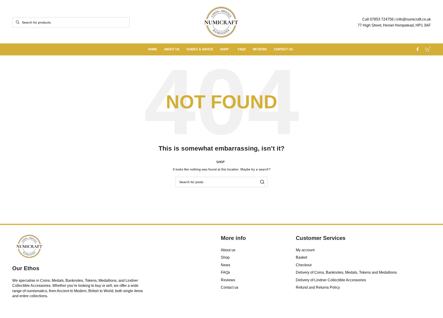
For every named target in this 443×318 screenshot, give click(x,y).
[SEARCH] (262, 182)
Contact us (229, 287)
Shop (225, 257)
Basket (301, 257)
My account (305, 250)
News (225, 265)
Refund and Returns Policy (318, 287)
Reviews (228, 280)
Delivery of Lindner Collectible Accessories (331, 280)
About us (228, 250)
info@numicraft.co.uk (413, 19)
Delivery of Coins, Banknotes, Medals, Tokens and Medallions (346, 272)
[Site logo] (221, 22)
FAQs (225, 272)
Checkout (303, 265)
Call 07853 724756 (378, 19)
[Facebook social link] (417, 49)
